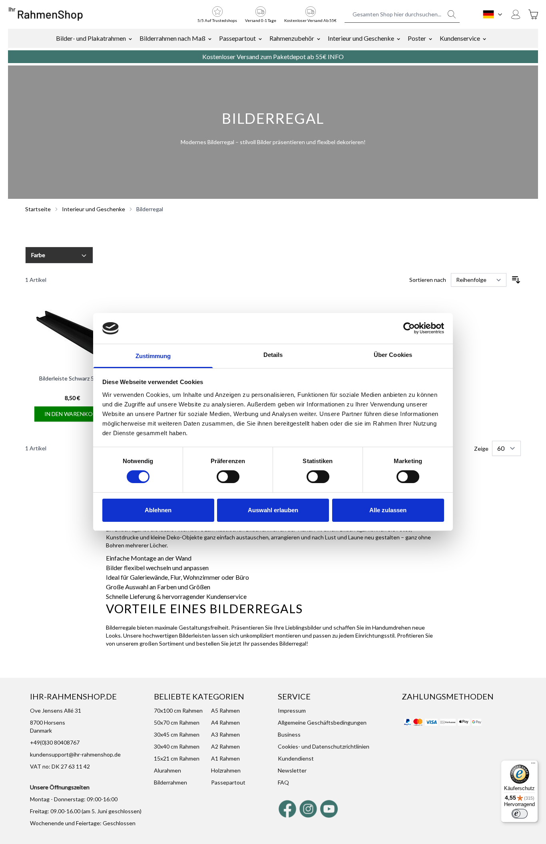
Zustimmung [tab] (153, 356)
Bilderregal (149, 209)
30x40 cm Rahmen (176, 746)
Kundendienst (296, 758)
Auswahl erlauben (273, 510)
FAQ (283, 782)
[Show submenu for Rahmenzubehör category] (318, 38)
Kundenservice (460, 38)
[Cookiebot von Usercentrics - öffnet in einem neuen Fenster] (409, 328)
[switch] (228, 476)
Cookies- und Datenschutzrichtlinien (323, 746)
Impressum (292, 710)
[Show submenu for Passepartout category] (260, 38)
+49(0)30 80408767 (55, 742)
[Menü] (533, 765)
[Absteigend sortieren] (516, 280)
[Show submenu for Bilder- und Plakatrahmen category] (130, 38)
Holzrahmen (226, 770)
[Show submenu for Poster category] (430, 38)
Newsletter (292, 770)
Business (289, 734)
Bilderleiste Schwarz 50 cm (72, 378)
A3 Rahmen (225, 734)
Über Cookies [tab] (393, 354)
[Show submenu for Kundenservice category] (484, 38)
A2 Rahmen (225, 746)
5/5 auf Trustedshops (217, 20)
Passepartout (237, 38)
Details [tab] (273, 354)
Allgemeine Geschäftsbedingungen (322, 722)
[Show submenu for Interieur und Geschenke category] (398, 38)
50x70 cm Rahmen (176, 722)
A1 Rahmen (225, 758)
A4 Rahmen (225, 722)
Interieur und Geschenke (361, 38)
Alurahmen (167, 770)
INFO (336, 56)
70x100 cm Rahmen (178, 710)
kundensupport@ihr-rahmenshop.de (75, 754)
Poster (417, 38)
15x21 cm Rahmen (176, 758)
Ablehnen (158, 510)
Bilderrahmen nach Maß (172, 38)
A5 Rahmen (225, 710)
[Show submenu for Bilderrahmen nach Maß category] (210, 38)
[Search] (451, 14)
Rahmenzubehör (291, 38)
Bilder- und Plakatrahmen (91, 38)
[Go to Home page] (46, 14)
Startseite (38, 209)
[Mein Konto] (515, 14)
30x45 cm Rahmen (176, 734)
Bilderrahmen (170, 782)
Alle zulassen (388, 510)
